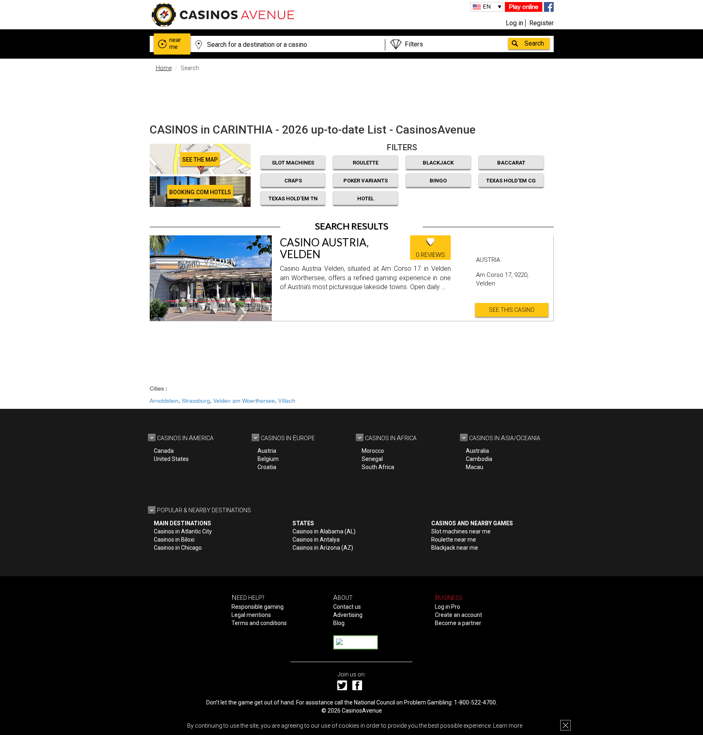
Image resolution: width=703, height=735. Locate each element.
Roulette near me (453, 539)
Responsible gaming (257, 606)
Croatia (267, 467)
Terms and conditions (259, 623)
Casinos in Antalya (316, 539)
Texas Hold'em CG (511, 181)
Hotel (365, 198)
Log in (514, 23)
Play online (523, 6)
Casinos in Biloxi (174, 539)
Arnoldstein (164, 400)
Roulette (365, 163)
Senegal (372, 459)
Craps (293, 181)
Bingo (438, 181)
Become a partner (458, 623)
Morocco (373, 451)
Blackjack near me (454, 547)
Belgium (268, 459)
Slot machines (293, 163)
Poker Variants (365, 181)
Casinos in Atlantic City (183, 531)
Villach (286, 400)
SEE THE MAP (200, 159)
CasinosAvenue (362, 710)
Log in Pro (447, 606)
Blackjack (438, 163)
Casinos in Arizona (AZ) (323, 547)
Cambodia (479, 459)
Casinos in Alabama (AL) (324, 531)
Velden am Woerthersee (244, 400)
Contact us (347, 606)
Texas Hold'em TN (293, 198)
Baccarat (511, 163)
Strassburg (196, 400)
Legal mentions (251, 615)
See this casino (512, 310)
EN (487, 6)
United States (171, 459)
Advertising (347, 615)
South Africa (378, 467)
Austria (267, 451)
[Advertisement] (351, 95)
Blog (339, 623)
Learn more (507, 725)
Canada (164, 451)
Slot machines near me (461, 531)
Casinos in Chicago (178, 547)
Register (541, 23)
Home (164, 68)
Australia (477, 451)
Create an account (458, 615)
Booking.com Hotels (200, 192)
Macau (474, 467)
